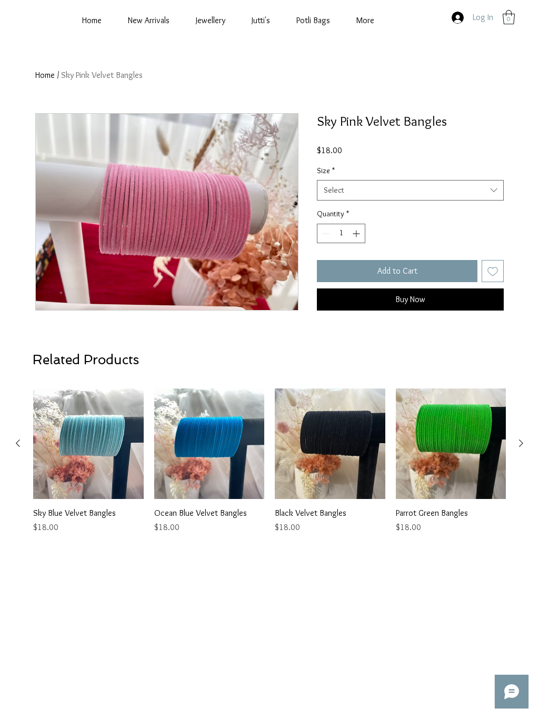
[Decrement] (325, 233)
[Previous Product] (18, 443)
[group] (269, 461)
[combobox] (410, 190)
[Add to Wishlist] (493, 271)
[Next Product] (521, 443)
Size (326, 170)
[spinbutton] (341, 233)
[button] (509, 17)
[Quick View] (88, 443)
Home (45, 75)
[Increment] (357, 233)
